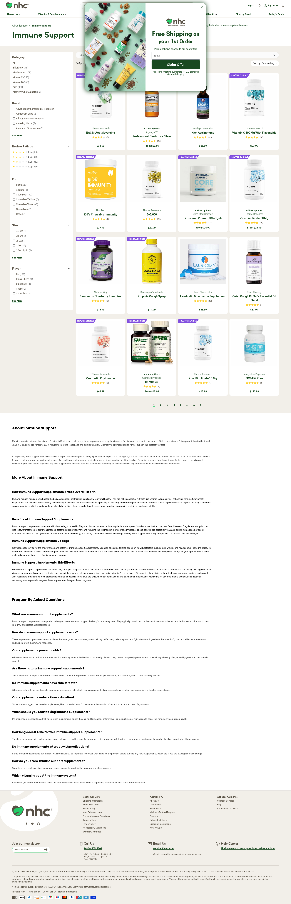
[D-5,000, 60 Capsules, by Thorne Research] (151, 179)
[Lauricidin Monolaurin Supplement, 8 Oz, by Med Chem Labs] (202, 261)
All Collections (20, 25)
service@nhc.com (163, 848)
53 (194, 405)
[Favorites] (259, 5)
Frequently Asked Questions (96, 816)
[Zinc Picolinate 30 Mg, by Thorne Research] (254, 179)
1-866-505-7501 (93, 848)
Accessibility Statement (94, 828)
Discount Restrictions (160, 824)
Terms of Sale (89, 820)
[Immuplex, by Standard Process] (151, 343)
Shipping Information (93, 801)
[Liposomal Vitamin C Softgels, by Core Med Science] (202, 179)
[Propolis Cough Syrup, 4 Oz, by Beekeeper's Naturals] (151, 261)
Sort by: (263, 63)
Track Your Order (91, 804)
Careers (154, 816)
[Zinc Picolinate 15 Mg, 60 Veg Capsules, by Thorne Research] (202, 343)
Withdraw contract (92, 832)
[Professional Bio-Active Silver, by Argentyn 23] (151, 97)
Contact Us (155, 804)
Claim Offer (176, 65)
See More (17, 135)
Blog (219, 804)
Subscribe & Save (158, 820)
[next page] (201, 405)
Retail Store (155, 808)
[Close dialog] (202, 7)
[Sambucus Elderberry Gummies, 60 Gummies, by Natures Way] (100, 261)
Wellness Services (225, 801)
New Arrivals (156, 828)
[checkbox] (41, 108)
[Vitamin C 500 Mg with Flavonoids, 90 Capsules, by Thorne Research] (254, 97)
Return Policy (89, 808)
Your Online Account (92, 812)
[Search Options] (276, 55)
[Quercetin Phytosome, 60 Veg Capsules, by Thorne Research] (100, 343)
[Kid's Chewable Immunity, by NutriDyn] (100, 179)
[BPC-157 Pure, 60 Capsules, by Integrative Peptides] (254, 343)
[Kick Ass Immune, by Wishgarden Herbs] (202, 97)
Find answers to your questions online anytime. (248, 848)
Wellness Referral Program (162, 812)
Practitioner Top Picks (227, 808)
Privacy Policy (89, 824)
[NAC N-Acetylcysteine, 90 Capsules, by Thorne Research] (100, 97)
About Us (154, 801)
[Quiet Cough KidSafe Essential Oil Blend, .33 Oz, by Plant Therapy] (254, 261)
